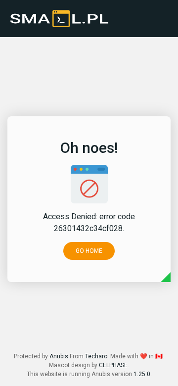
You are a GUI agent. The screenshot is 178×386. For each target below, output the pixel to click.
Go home (89, 250)
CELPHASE (113, 365)
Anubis (58, 356)
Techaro (96, 356)
